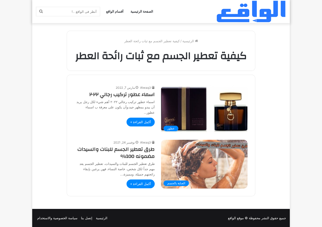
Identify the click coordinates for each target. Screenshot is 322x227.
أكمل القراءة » (140, 122)
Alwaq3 (145, 87)
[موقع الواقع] (251, 11)
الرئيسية (188, 41)
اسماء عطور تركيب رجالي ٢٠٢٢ (122, 94)
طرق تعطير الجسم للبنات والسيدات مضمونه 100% (116, 153)
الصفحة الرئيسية (142, 11)
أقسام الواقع (115, 11)
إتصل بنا (86, 218)
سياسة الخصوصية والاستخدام (57, 218)
